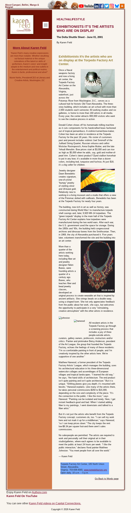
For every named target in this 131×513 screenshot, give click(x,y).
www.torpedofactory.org (95, 470)
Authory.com (39, 492)
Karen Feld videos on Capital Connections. (55, 503)
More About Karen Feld (29, 48)
